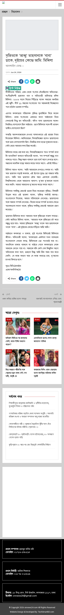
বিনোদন (9, 320)
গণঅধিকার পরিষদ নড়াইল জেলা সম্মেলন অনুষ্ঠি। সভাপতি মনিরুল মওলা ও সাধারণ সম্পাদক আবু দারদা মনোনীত (31, 415)
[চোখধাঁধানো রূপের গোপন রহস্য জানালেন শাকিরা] (46, 326)
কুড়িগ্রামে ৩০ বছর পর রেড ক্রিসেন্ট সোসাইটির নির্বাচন (29, 444)
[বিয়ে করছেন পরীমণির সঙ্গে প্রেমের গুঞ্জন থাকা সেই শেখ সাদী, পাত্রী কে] (18, 357)
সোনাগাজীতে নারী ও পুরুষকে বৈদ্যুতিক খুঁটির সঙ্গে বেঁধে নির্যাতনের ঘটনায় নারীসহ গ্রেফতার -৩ (30, 425)
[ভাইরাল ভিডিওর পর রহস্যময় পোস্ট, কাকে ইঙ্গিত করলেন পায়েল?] (18, 326)
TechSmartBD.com (46, 612)
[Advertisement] (32, 502)
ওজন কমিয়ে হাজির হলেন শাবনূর (14, 298)
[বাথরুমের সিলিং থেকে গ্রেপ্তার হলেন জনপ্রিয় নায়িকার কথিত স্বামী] (46, 357)
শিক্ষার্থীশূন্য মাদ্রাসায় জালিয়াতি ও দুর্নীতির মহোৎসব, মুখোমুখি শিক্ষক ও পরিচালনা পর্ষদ (29, 405)
